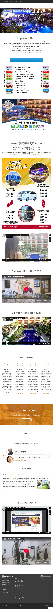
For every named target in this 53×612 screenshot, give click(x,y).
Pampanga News (18, 593)
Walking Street (20, 595)
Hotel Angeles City (18, 591)
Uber (15, 595)
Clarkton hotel (19, 585)
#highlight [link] (35, 154)
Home (42, 575)
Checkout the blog (26, 419)
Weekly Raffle (20, 598)
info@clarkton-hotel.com (16, 1)
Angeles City (19, 581)
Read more (6, 395)
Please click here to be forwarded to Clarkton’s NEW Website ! (26, 60)
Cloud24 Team (48, 605)
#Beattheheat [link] (30, 154)
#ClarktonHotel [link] (11, 154)
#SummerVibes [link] (18, 154)
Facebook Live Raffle (18, 588)
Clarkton (16, 582)
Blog (41, 577)
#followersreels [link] (41, 154)
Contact (42, 579)
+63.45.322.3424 (6, 1)
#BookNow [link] (24, 154)
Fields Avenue (17, 590)
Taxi (23, 593)
